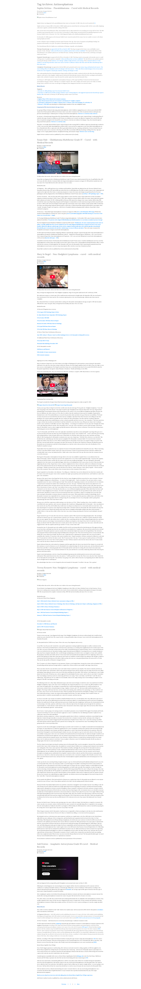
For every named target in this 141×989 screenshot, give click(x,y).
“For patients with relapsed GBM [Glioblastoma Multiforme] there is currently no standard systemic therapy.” (75, 220)
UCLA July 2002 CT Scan (43, 340)
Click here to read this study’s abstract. (88, 113)
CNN (87, 957)
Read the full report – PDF (51, 238)
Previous (64, 984)
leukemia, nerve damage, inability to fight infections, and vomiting (67, 60)
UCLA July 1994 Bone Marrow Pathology (47, 329)
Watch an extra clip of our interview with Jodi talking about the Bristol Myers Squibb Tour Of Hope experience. (65, 975)
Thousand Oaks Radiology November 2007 (47, 343)
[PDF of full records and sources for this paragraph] (88, 917)
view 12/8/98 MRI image (73, 213)
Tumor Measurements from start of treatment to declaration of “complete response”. (59, 100)
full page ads (80, 956)
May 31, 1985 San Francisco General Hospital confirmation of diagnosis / (55, 609)
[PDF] (99, 928)
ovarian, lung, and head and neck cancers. (90, 67)
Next (78, 984)
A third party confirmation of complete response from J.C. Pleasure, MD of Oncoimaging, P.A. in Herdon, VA (65, 102)
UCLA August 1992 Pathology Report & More (48, 312)
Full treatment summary (43, 355)
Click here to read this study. (58, 121)
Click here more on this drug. (86, 131)
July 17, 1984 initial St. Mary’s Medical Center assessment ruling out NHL (55, 601)
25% (94, 938)
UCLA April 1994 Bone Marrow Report (46, 326)
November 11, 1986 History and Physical (47, 624)
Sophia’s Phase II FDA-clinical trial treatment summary (52, 99)
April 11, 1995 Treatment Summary (45, 626)
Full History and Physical (43, 349)
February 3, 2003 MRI (43, 104)
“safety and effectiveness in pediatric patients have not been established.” (68, 50)
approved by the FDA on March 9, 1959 (61, 49)
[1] (94, 23)
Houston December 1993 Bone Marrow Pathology (49, 323)
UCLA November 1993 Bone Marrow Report (48, 320)
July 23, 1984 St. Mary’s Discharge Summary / (48, 606)
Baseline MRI (40, 94)
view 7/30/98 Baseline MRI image (85, 211)
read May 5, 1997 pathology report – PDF (93, 193)
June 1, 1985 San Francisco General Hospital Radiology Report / (53, 612)
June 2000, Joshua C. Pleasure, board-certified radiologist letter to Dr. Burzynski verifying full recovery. (63, 335)
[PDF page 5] (85, 927)
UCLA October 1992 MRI (43, 317)
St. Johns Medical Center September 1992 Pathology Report (52, 315)
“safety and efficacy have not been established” (72, 59)
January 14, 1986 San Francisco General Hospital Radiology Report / (54, 615)
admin (44, 12)
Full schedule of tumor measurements (46, 352)
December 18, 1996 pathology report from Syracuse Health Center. (54, 91)
